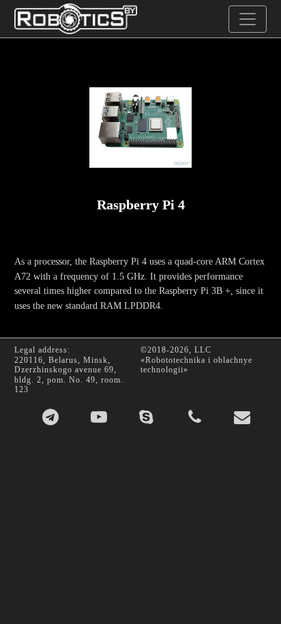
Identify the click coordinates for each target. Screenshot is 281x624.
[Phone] (195, 417)
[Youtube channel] (99, 417)
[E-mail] (242, 417)
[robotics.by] (75, 19)
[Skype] (146, 417)
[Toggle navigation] (247, 19)
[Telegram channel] (50, 417)
